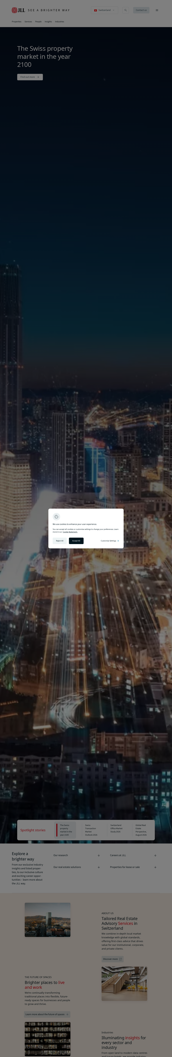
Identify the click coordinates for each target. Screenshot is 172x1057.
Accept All (76, 541)
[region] (86, 528)
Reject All (59, 541)
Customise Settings (110, 540)
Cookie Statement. (70, 532)
